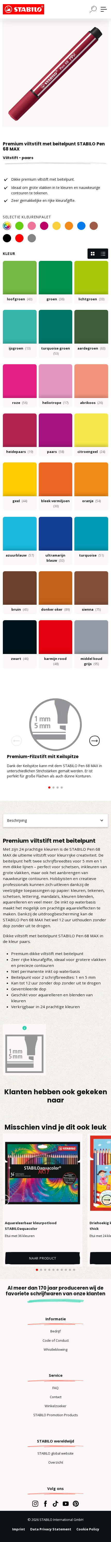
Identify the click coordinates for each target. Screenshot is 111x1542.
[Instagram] (35, 1503)
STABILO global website (55, 1453)
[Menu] (103, 9)
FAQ (55, 1388)
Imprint (18, 1529)
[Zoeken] (93, 9)
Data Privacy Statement (50, 1529)
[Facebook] (45, 1503)
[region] (55, 74)
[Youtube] (66, 1503)
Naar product (42, 1258)
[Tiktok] (55, 1503)
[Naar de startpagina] (28, 9)
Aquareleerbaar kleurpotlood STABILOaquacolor (31, 1226)
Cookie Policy (87, 1529)
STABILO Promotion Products (55, 1415)
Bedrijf (55, 1331)
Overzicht (55, 1462)
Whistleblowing (55, 1349)
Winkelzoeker (55, 1406)
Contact (55, 1397)
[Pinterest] (76, 1503)
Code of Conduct (56, 1340)
